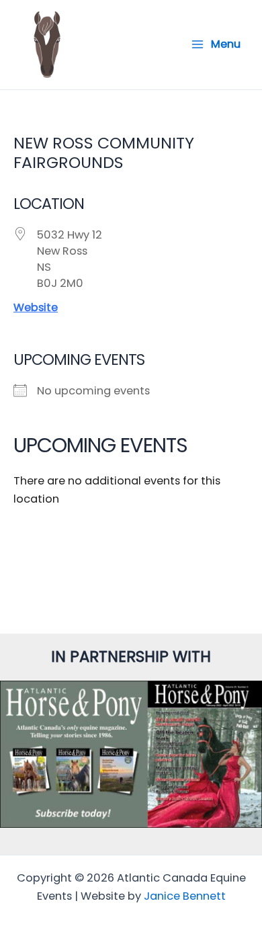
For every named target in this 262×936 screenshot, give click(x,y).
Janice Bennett (185, 896)
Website (35, 307)
